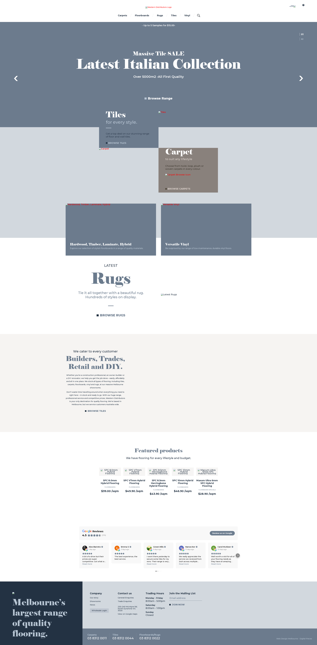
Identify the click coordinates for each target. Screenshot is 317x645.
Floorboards (142, 15)
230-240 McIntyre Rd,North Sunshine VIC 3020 (127, 609)
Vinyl (187, 15)
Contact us (125, 593)
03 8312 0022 (149, 637)
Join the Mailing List (182, 593)
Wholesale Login (99, 611)
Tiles (173, 15)
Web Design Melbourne (287, 639)
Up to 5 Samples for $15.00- (159, 25)
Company (96, 593)
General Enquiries (126, 598)
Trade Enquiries (125, 601)
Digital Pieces (306, 639)
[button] (79, 556)
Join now (178, 604)
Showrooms (95, 601)
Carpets (122, 15)
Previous (16, 78)
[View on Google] (84, 548)
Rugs (160, 15)
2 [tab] (303, 39)
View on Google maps (127, 614)
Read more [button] (87, 564)
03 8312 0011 (97, 637)
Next (301, 78)
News (92, 605)
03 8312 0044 (123, 637)
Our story (94, 598)
